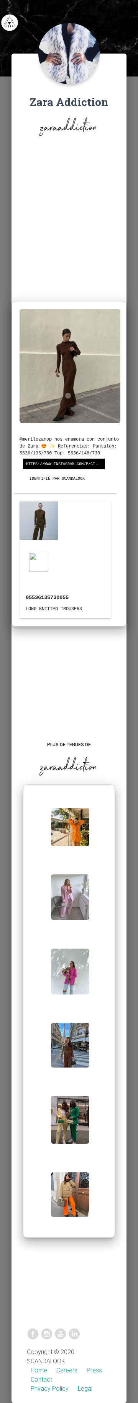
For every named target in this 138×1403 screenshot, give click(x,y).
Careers (66, 1370)
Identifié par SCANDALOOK (57, 479)
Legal (85, 1388)
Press (94, 1370)
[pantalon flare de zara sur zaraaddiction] (70, 1200)
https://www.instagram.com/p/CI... (64, 464)
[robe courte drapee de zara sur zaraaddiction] (70, 833)
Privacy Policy (50, 1388)
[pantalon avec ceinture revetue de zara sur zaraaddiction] (70, 1126)
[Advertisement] (69, 220)
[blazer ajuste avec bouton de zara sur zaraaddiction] (70, 977)
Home (39, 1370)
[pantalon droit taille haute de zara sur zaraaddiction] (70, 1051)
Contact (41, 1379)
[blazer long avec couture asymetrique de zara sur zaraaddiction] (70, 903)
